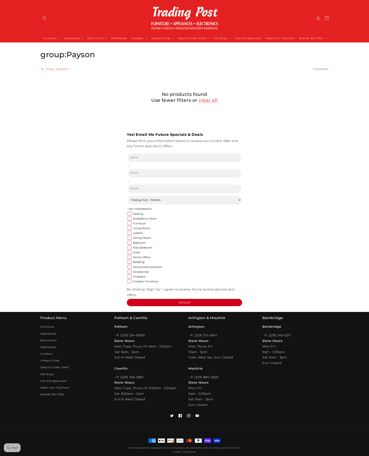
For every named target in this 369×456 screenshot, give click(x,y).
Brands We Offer (52, 394)
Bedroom (139, 243)
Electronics (48, 340)
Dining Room (142, 238)
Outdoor (46, 354)
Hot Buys (47, 374)
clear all (208, 100)
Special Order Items (54, 367)
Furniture (139, 223)
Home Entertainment (147, 267)
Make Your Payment (54, 387)
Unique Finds (49, 360)
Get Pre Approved (53, 381)
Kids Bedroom (142, 247)
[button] (44, 18)
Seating (138, 214)
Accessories (141, 272)
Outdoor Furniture (145, 281)
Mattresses (48, 347)
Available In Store (144, 218)
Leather (138, 233)
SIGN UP (184, 302)
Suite (136, 252)
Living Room (141, 228)
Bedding (139, 262)
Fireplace (139, 276)
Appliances (48, 333)
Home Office (141, 257)
